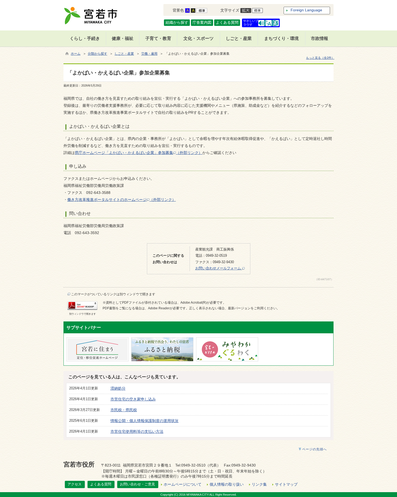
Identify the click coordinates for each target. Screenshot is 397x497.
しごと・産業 (124, 54)
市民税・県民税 (123, 410)
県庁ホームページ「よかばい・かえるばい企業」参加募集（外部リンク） (138, 152)
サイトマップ (286, 484)
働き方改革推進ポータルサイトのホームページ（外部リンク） (121, 199)
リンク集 (259, 484)
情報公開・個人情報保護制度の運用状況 (144, 421)
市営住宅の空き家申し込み (133, 399)
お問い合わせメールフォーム (218, 268)
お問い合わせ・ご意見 (137, 484)
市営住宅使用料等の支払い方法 (136, 431)
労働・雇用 (149, 54)
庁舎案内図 (202, 22)
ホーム (75, 54)
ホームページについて (182, 484)
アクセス (75, 484)
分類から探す (97, 54)
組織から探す (177, 22)
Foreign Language (306, 10)
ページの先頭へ (314, 449)
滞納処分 (118, 388)
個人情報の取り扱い (227, 484)
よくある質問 (227, 22)
